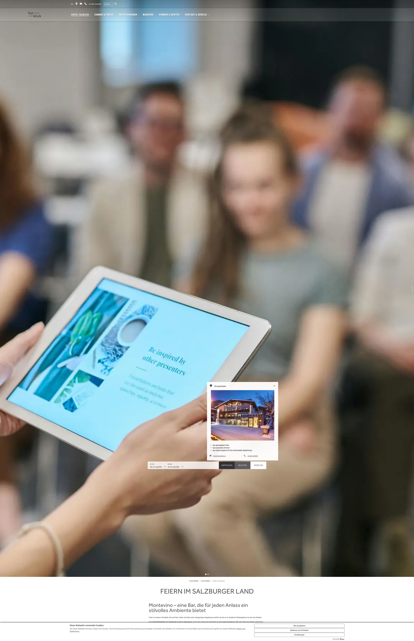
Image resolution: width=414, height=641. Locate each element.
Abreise (170, 464)
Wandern (148, 14)
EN (72, 4)
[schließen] (274, 386)
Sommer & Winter (169, 14)
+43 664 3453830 (95, 4)
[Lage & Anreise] (77, 4)
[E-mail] (81, 4)
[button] (206, 574)
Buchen (242, 465)
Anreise (152, 464)
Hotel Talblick (80, 14)
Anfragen (226, 465)
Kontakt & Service (196, 14)
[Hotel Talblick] (35, 14)
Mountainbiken (128, 14)
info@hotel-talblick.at (219, 456)
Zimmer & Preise (104, 14)
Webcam (258, 465)
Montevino (188, 622)
